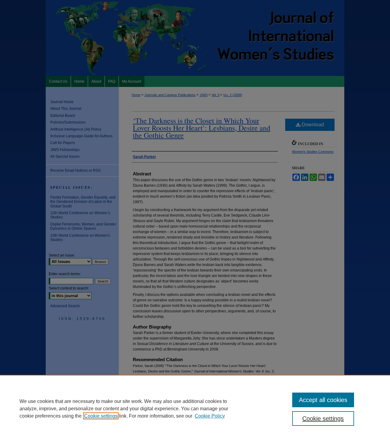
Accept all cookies (323, 400)
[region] (195, 408)
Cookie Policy (210, 416)
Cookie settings (101, 416)
